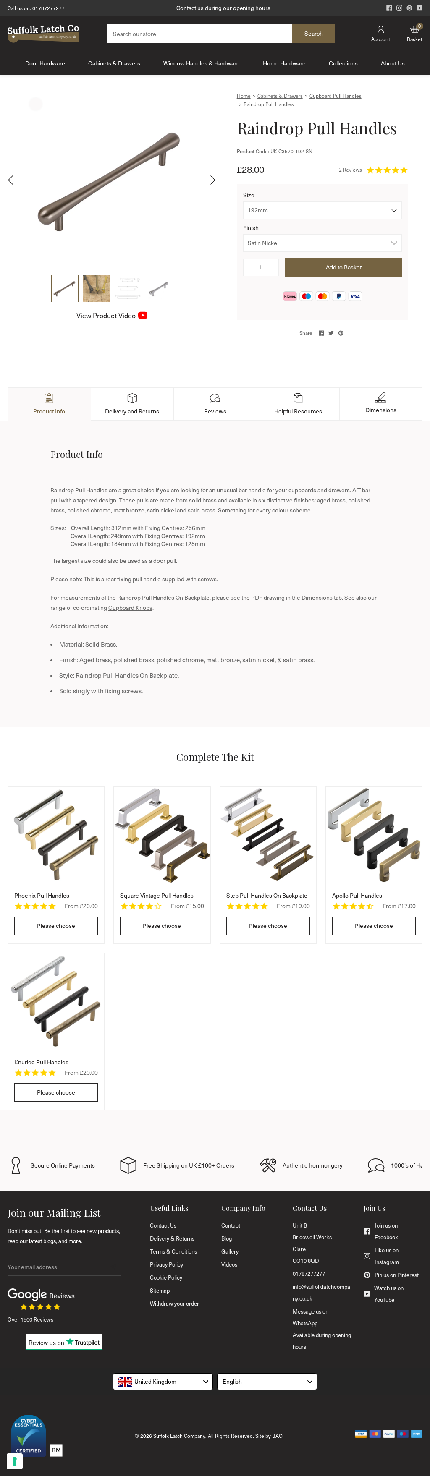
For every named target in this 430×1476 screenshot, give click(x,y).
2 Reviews (350, 169)
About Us (393, 63)
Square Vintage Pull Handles (157, 895)
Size (248, 195)
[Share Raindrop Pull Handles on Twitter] (331, 333)
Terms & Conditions (173, 1251)
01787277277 (48, 8)
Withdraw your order (174, 1303)
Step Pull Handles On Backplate (266, 895)
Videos (229, 1264)
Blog (226, 1238)
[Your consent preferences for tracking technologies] (15, 1461)
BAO (277, 1435)
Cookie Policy (166, 1277)
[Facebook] (389, 8)
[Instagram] (399, 8)
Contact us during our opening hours (223, 8)
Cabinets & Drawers (114, 63)
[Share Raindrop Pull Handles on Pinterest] (340, 333)
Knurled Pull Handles (41, 1062)
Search (313, 33)
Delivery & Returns (172, 1238)
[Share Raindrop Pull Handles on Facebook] (321, 333)
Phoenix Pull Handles (41, 895)
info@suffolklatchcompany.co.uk (321, 1292)
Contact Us (163, 1225)
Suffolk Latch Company (179, 1435)
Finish (251, 228)
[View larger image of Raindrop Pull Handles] (111, 180)
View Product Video (106, 315)
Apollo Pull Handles (357, 895)
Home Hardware (284, 63)
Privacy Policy (166, 1264)
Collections (343, 63)
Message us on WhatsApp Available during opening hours (322, 1329)
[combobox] (163, 1381)
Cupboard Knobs (130, 607)
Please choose (56, 926)
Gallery (230, 1251)
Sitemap (160, 1290)
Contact (230, 1225)
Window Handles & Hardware (201, 63)
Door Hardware (45, 63)
